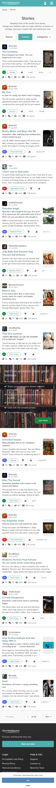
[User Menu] (45, 3)
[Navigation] (51, 3)
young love (44, 314)
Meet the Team (37, 767)
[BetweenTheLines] (4, 285)
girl (43, 270)
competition (42, 460)
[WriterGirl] (4, 87)
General (12, 111)
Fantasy (12, 72)
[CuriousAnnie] (4, 633)
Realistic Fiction (16, 231)
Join (28, 780)
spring (41, 72)
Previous (10, 716)
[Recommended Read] (21, 72)
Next (47, 716)
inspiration (45, 702)
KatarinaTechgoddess (18, 245)
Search (9, 36)
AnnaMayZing (14, 327)
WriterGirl (13, 86)
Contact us (35, 763)
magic (31, 72)
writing (43, 577)
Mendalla (12, 675)
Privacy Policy (8, 763)
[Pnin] (4, 166)
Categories (42, 36)
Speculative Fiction (17, 188)
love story (47, 231)
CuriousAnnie (14, 632)
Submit (25, 36)
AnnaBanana (14, 553)
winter (31, 111)
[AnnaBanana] (4, 554)
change (41, 111)
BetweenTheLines (16, 284)
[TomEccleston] (4, 592)
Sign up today (28, 743)
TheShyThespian (16, 202)
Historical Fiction (16, 151)
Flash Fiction (14, 314)
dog (51, 270)
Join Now (43, 420)
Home (4, 9)
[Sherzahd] (4, 46)
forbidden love (41, 540)
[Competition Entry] (31, 188)
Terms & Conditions (11, 767)
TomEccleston (14, 591)
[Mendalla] (4, 676)
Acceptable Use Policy (13, 759)
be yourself (40, 151)
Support (34, 759)
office (42, 618)
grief (50, 72)
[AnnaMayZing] (4, 328)
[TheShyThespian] (4, 203)
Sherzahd (13, 46)
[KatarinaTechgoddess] (4, 246)
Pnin (10, 165)
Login (28, 785)
